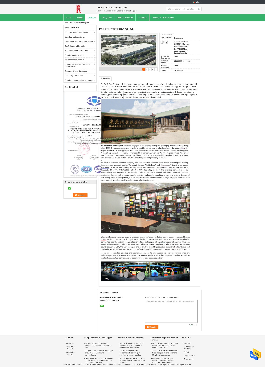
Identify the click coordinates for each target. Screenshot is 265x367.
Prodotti (79, 18)
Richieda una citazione (189, 348)
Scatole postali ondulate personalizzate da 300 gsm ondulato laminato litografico (130, 353)
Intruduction (105, 79)
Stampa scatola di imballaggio (76, 32)
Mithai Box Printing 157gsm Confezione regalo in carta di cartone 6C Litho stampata (163, 360)
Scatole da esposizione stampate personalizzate (77, 65)
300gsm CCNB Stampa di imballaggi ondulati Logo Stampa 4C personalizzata (99, 353)
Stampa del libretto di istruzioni (76, 51)
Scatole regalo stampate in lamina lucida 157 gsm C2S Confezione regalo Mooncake (165, 345)
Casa (68, 18)
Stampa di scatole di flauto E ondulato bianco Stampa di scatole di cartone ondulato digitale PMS (99, 360)
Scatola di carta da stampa (75, 37)
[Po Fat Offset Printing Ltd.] (78, 9)
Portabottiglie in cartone (74, 76)
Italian (197, 2)
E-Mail (186, 352)
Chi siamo (92, 18)
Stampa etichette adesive (74, 60)
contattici (187, 343)
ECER (189, 365)
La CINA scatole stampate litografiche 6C (99, 365)
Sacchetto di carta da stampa (76, 71)
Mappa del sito (189, 356)
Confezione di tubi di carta (75, 46)
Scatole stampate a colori (74, 55)
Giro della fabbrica (71, 348)
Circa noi (70, 343)
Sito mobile (190, 359)
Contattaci (142, 18)
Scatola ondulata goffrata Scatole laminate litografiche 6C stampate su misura (132, 360)
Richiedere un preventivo (163, 18)
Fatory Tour (106, 18)
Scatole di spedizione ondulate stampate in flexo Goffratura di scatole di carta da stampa (131, 345)
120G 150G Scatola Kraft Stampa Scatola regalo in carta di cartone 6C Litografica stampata (164, 353)
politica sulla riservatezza (72, 365)
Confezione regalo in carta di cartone (79, 42)
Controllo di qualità (125, 18)
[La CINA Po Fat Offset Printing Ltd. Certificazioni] (94, 133)
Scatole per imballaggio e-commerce (79, 80)
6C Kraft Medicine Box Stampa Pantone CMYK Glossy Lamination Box (98, 345)
